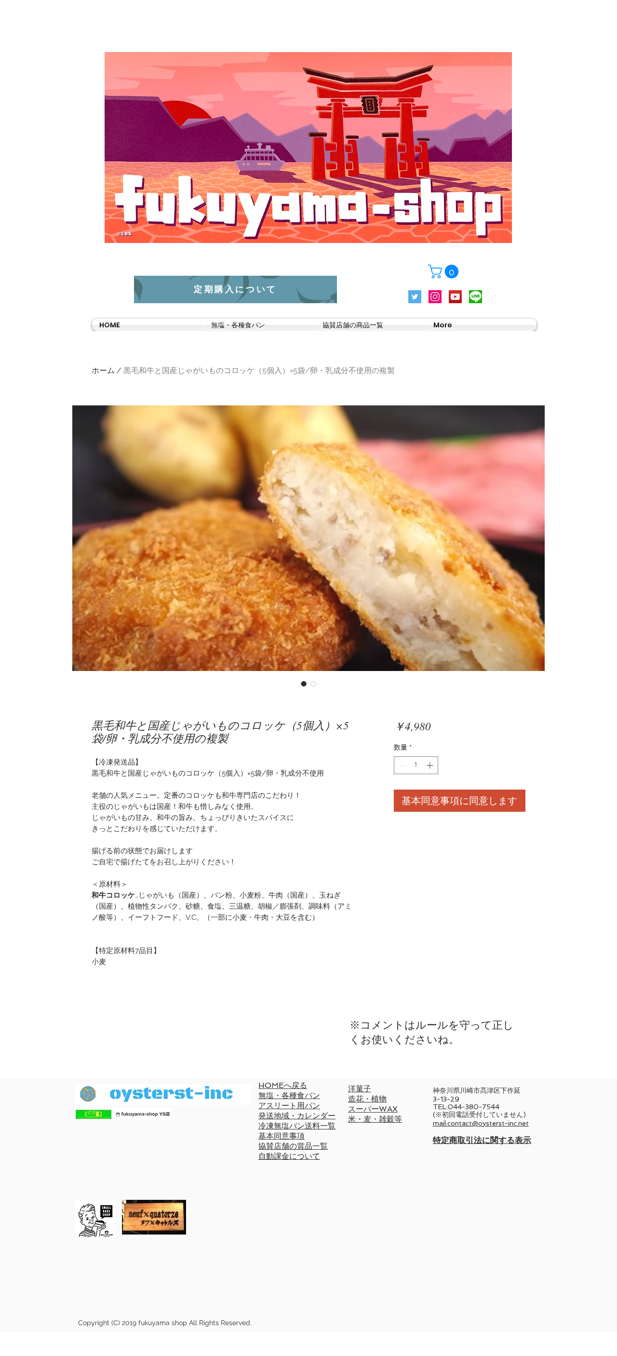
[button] (445, 272)
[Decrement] (401, 765)
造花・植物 (367, 1098)
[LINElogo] (475, 296)
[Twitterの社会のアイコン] (414, 296)
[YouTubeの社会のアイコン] (455, 296)
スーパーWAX (373, 1109)
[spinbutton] (416, 765)
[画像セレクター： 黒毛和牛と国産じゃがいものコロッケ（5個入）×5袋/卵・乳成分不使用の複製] (303, 683)
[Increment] (431, 765)
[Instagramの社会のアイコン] (435, 296)
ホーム (103, 370)
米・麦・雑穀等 (375, 1119)
